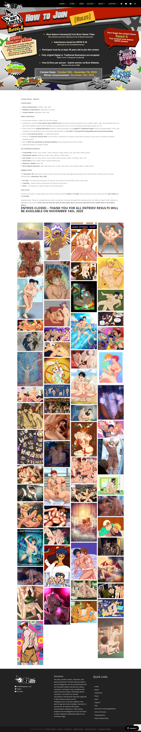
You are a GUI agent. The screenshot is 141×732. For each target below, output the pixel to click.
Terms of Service (100, 712)
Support (112, 4)
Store (72, 4)
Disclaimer (68, 729)
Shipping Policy (100, 715)
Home (97, 686)
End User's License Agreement (105, 709)
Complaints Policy (104, 729)
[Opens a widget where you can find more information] (132, 728)
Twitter (19, 689)
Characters (98, 693)
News (81, 4)
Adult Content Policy (102, 718)
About (101, 4)
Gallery (90, 4)
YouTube (20, 691)
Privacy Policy (50, 729)
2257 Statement (90, 729)
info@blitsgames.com (24, 686)
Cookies (60, 729)
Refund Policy (78, 729)
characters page (59, 716)
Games (62, 4)
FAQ (96, 706)
